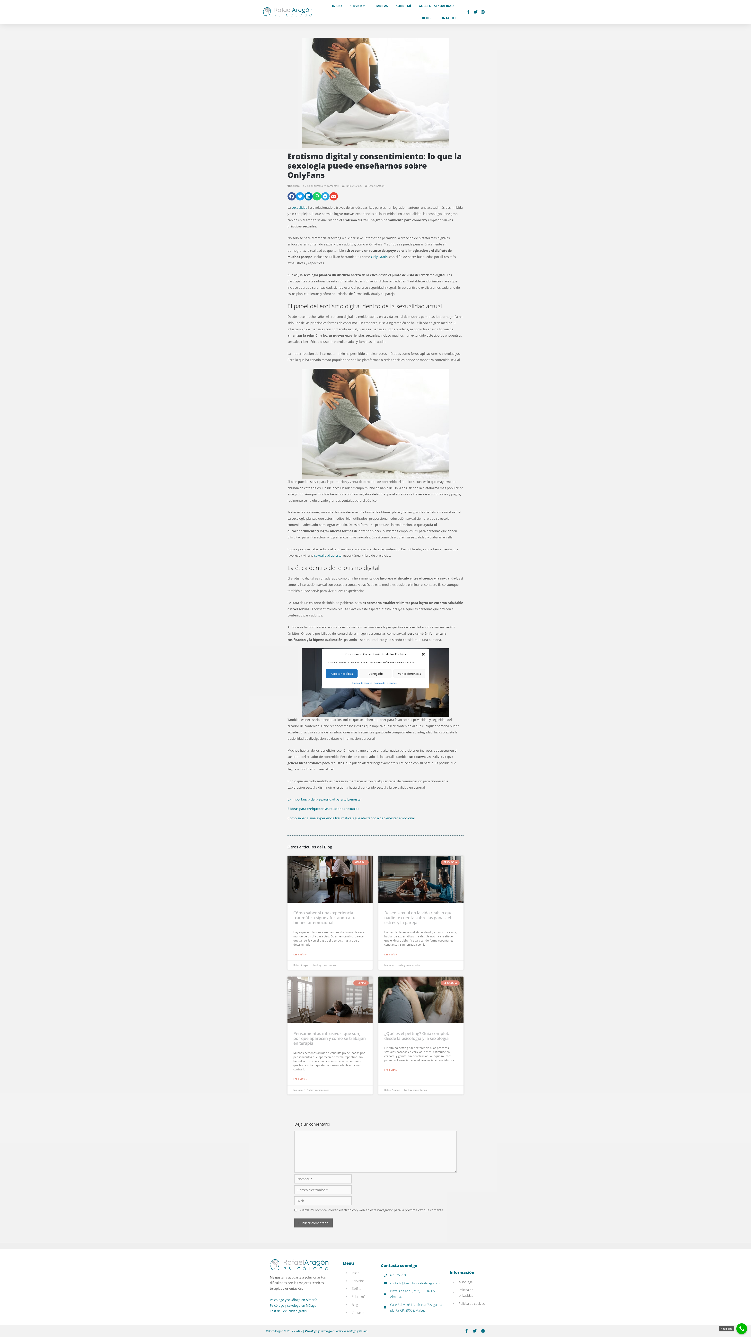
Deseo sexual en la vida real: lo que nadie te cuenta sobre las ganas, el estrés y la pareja (418, 917)
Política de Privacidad (385, 683)
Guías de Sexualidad (436, 6)
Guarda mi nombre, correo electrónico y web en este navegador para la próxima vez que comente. (371, 1210)
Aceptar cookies (342, 674)
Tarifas (381, 6)
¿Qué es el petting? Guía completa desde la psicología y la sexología (417, 1036)
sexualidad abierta (327, 555)
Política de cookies (362, 683)
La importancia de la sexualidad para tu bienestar (324, 799)
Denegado (375, 674)
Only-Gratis (379, 257)
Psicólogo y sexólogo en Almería (293, 1300)
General (295, 186)
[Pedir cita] (741, 1328)
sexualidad (299, 207)
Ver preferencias (409, 674)
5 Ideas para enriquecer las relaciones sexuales (323, 808)
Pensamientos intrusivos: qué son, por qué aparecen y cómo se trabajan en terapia (329, 1038)
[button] (423, 654)
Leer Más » (300, 954)
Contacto (447, 18)
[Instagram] (483, 12)
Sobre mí (403, 6)
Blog (426, 18)
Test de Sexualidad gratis (288, 1311)
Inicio (337, 6)
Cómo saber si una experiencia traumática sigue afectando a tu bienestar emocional (351, 818)
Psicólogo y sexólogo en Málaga (293, 1305)
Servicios (358, 6)
